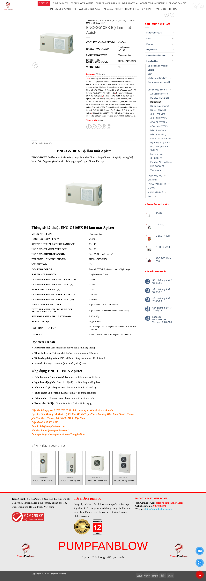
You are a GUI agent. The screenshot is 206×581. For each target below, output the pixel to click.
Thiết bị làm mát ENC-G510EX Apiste (121, 116)
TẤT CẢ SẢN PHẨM (111, 9)
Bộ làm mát (155, 102)
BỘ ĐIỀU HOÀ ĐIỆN (159, 98)
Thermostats (156, 170)
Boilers (151, 70)
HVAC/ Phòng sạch (157, 184)
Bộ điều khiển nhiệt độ (158, 66)
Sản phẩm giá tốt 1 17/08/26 (162, 309)
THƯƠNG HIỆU (132, 9)
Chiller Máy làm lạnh (108, 3)
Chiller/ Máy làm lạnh (157, 78)
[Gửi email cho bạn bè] (98, 126)
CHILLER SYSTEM (158, 118)
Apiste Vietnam (113, 87)
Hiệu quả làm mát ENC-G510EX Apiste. (107, 113)
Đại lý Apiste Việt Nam (100, 99)
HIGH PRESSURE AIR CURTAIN (160, 148)
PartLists (161, 9)
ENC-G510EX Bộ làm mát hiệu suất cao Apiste (110, 107)
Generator (152, 180)
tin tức (173, 9)
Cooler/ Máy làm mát (157, 89)
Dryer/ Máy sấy (155, 175)
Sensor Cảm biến (178, 3)
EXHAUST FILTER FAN (160, 138)
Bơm (150, 74)
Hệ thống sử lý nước (160, 142)
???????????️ (61, 410)
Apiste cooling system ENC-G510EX (118, 81)
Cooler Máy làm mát (82, 3)
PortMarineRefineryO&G (86, 9)
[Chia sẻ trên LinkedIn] (109, 126)
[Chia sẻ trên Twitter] (93, 126)
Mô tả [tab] (34, 143)
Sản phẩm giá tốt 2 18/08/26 (162, 281)
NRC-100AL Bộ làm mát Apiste (124, 481)
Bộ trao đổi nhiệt (158, 110)
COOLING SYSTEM (159, 126)
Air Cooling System (159, 94)
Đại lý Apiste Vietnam (118, 99)
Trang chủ (92, 21)
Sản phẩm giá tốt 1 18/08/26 (162, 290)
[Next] (136, 469)
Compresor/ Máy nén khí (159, 82)
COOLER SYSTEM (158, 122)
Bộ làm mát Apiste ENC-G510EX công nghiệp (115, 90)
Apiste (100, 120)
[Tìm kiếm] (194, 6)
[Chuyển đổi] (172, 32)
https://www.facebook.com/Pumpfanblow (63, 434)
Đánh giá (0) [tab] (45, 143)
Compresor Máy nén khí (153, 3)
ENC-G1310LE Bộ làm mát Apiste (70, 481)
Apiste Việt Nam (99, 87)
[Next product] (167, 15)
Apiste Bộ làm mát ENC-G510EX (103, 79)
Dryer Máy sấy (130, 3)
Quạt (150, 196)
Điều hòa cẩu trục (158, 130)
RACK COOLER (157, 166)
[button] (201, 6)
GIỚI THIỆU (44, 3)
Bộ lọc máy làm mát (159, 106)
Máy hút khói (151, 50)
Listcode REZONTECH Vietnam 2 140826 (162, 320)
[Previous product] (172, 15)
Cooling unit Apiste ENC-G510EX (116, 96)
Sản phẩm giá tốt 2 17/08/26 (162, 300)
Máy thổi (152, 188)
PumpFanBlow (60, 3)
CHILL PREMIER (157, 114)
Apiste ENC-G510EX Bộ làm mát (98, 84)
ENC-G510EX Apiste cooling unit (111, 101)
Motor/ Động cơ (155, 192)
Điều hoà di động (158, 134)
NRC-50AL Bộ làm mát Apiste (97, 481)
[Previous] (32, 469)
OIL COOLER (156, 158)
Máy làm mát (156, 154)
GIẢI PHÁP (146, 9)
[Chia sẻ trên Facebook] (88, 126)
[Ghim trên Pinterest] (103, 126)
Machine (149, 44)
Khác (148, 38)
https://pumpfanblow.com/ (54, 430)
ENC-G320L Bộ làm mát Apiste (43, 481)
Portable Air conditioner (161, 162)
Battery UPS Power (60, 9)
